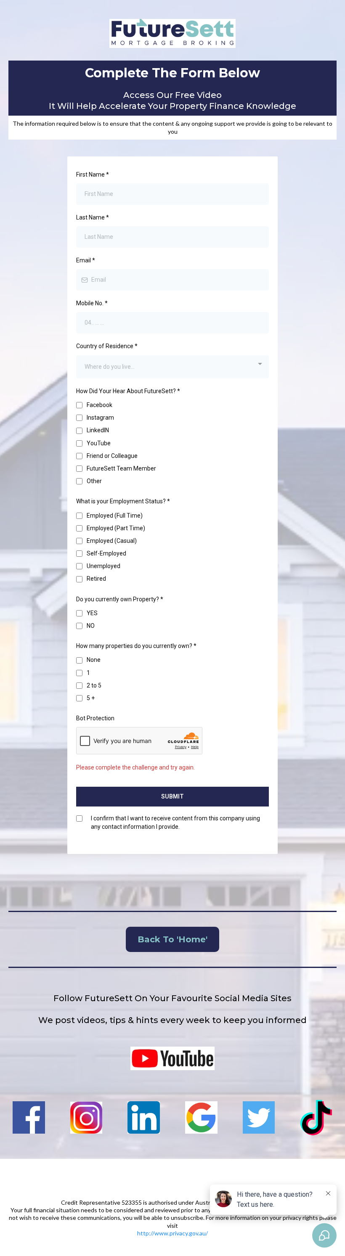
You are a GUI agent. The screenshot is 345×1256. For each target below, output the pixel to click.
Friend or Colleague (112, 455)
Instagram (100, 417)
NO (91, 625)
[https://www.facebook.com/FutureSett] (29, 1117)
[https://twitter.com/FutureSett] (259, 1117)
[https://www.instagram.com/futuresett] (86, 1118)
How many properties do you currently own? (136, 646)
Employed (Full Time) (115, 515)
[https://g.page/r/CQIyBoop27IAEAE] (201, 1117)
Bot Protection (95, 718)
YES (92, 613)
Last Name (92, 217)
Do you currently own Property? (119, 599)
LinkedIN (98, 430)
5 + (91, 698)
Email (85, 260)
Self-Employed (106, 553)
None (94, 659)
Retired (96, 578)
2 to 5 (94, 685)
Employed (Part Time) (116, 528)
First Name (92, 174)
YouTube (99, 443)
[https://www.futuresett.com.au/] (172, 33)
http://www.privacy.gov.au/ (172, 1233)
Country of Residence (107, 346)
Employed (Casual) (112, 540)
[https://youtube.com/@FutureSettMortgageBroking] (172, 1058)
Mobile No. (92, 303)
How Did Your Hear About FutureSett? (128, 391)
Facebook (99, 405)
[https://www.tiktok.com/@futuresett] (316, 1118)
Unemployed (103, 566)
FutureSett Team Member (121, 468)
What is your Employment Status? (123, 501)
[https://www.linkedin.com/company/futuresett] (143, 1117)
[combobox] (172, 366)
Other (94, 481)
